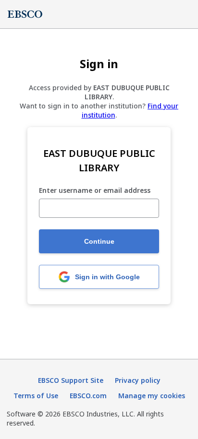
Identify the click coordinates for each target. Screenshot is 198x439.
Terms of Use (35, 395)
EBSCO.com (88, 395)
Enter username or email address (94, 191)
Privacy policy (138, 380)
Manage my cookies (151, 395)
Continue (99, 241)
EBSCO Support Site (70, 380)
